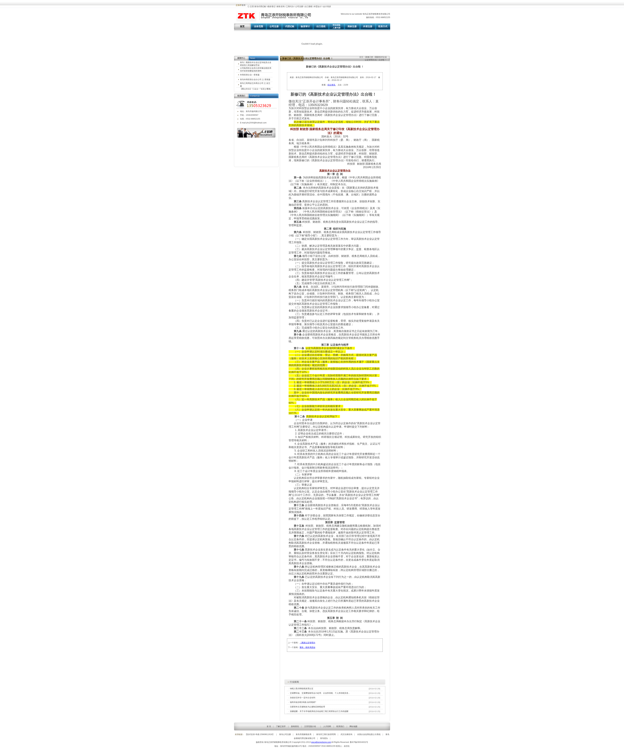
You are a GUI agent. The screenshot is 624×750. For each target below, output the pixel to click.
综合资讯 (331, 85)
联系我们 (340, 726)
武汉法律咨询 (346, 734)
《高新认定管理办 (307, 643)
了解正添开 (281, 726)
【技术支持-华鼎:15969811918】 (259, 734)
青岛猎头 (324, 738)
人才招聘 (327, 726)
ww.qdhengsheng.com (321, 742)
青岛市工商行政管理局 (326, 734)
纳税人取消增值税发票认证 (301, 688)
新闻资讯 (295, 726)
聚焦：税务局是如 (307, 647)
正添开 (239, 5)
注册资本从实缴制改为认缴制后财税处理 (307, 707)
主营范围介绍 (310, 726)
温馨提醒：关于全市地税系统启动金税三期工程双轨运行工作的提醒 (319, 711)
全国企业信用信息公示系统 (369, 734)
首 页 (269, 726)
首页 (361, 57)
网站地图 (353, 726)
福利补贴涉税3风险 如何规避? (303, 702)
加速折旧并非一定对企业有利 (302, 698)
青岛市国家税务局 (303, 734)
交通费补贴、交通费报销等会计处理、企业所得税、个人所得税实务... (320, 693)
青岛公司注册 (285, 734)
